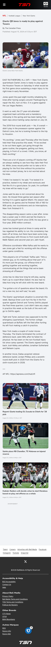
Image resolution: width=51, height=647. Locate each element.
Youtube (16, 553)
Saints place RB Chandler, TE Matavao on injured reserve (24, 452)
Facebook (42, 549)
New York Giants (29, 16)
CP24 (4, 616)
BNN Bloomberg (8, 619)
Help (4, 587)
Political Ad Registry (10, 605)
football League (14, 16)
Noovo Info (6, 631)
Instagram (7, 553)
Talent (5, 549)
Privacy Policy (7, 596)
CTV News (6, 614)
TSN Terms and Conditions (12, 602)
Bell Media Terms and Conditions (15, 599)
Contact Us (6, 584)
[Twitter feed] (25, 561)
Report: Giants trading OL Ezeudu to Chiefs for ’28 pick (25, 413)
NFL (4, 15)
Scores (46, 6)
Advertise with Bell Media (27, 549)
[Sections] (4, 4)
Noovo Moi (6, 634)
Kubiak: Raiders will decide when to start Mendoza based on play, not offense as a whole (25, 492)
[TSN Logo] (24, 4)
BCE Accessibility (9, 582)
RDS (4, 628)
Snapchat (24, 553)
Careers (12, 549)
